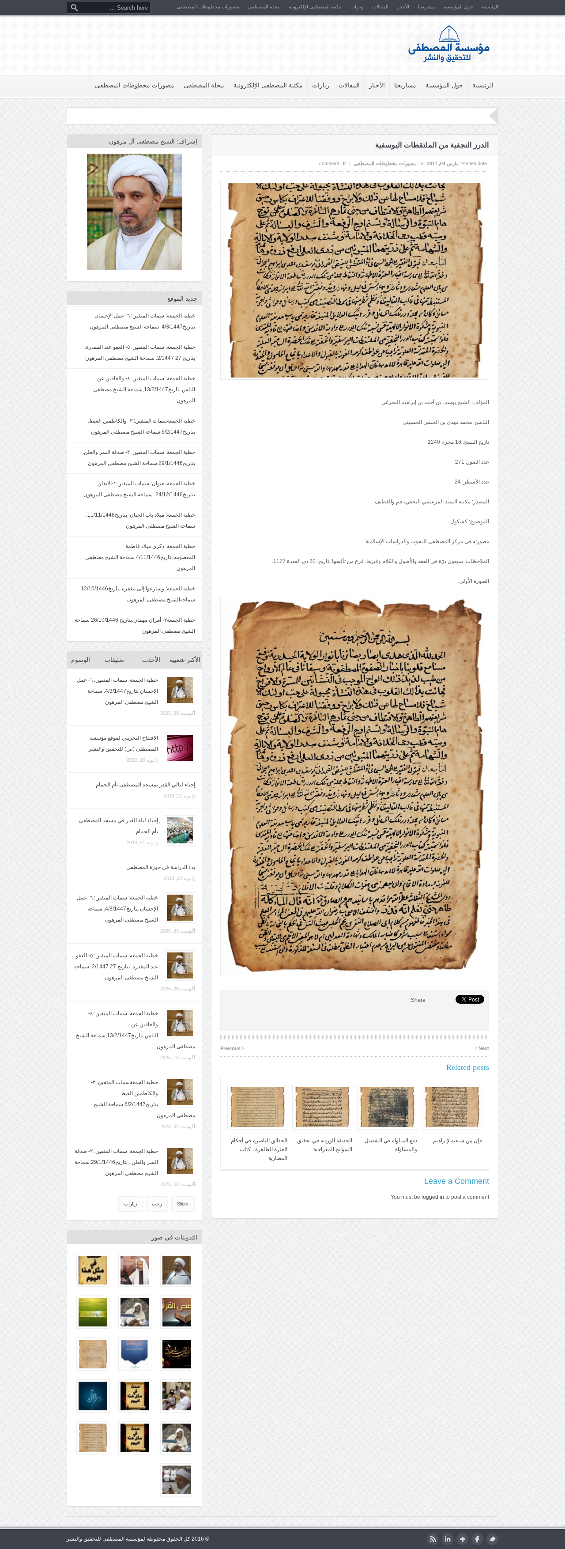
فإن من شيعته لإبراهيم (457, 1140)
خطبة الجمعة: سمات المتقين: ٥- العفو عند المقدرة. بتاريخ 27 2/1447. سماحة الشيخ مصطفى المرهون (116, 966)
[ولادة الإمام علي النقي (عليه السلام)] (92, 1312)
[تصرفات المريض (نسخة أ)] (92, 1438)
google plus (462, 1539)
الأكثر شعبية (185, 660)
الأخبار (403, 6)
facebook (477, 1539)
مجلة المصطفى (264, 6)
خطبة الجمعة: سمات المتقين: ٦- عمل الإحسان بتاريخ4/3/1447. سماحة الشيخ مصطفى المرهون (117, 691)
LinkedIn (447, 1539)
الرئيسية (490, 6)
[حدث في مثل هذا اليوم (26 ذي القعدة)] (92, 1270)
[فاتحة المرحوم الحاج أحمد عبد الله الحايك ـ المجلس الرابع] (176, 1354)
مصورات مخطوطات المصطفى (208, 6)
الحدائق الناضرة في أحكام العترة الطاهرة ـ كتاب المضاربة (259, 1149)
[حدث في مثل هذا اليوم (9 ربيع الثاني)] (134, 1438)
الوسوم (80, 660)
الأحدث (151, 660)
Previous (232, 1047)
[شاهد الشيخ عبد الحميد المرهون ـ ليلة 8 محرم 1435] (134, 1270)
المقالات (380, 6)
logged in (433, 1197)
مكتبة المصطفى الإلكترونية (315, 6)
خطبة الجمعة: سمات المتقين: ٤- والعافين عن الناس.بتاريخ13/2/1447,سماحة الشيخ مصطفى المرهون (144, 389)
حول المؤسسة (458, 6)
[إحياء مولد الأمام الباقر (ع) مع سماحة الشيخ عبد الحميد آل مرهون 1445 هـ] (176, 1438)
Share (418, 1000)
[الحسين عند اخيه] (134, 1354)
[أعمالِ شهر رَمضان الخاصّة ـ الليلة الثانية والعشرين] (92, 1396)
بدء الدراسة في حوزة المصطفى (160, 867)
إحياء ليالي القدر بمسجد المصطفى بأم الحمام (145, 785)
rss (432, 1539)
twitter (492, 1539)
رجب (157, 1203)
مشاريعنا (426, 6)
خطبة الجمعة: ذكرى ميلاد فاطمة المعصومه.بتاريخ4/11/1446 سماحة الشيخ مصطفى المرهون (140, 557)
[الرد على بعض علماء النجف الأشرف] (92, 1354)
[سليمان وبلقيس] (176, 1312)
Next (482, 1047)
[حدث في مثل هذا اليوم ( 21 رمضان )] (134, 1396)
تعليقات (114, 660)
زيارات (356, 6)
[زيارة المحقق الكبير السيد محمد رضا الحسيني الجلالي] (176, 1396)
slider (183, 1203)
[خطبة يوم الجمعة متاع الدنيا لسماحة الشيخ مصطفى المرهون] (176, 1479)
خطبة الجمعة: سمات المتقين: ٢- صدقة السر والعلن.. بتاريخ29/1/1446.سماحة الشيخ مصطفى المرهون (116, 1162)
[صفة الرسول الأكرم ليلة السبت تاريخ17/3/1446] (176, 1270)
